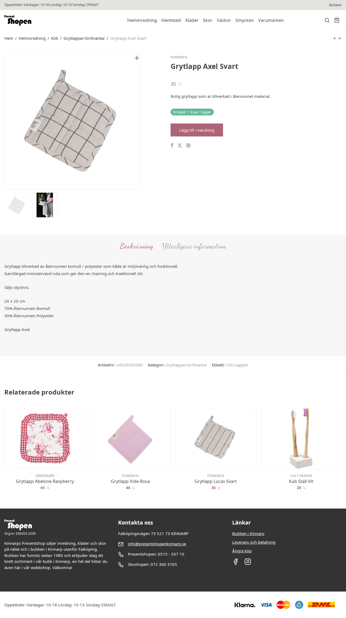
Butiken (335, 5)
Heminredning (142, 20)
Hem (8, 38)
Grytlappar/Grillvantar (84, 38)
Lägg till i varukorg (196, 130)
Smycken (244, 20)
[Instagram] (247, 563)
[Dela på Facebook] (172, 145)
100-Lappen (237, 365)
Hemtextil (171, 20)
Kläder (192, 20)
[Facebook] (235, 563)
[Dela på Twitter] (179, 145)
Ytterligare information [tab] (194, 245)
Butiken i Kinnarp (248, 533)
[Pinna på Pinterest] (188, 145)
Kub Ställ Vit (301, 481)
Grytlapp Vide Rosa (130, 481)
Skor (207, 20)
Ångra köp (242, 550)
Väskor (224, 20)
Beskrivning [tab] (136, 245)
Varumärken (271, 20)
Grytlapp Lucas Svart (216, 481)
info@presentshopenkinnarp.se (157, 543)
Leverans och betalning (253, 542)
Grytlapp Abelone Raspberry (45, 481)
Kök (54, 38)
